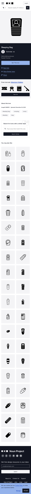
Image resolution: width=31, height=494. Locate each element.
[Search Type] (4, 7)
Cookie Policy (19, 485)
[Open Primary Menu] (3, 3)
